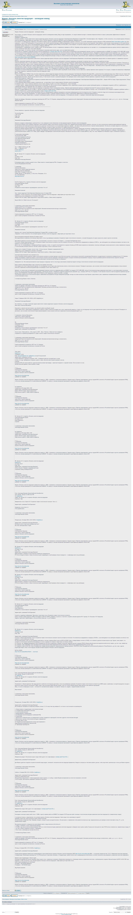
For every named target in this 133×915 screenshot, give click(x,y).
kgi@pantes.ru (32, 355)
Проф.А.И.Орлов (10, 19)
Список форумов (5, 16)
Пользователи (128, 10)
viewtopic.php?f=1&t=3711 (50, 90)
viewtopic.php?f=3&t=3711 (56, 51)
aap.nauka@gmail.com (23, 355)
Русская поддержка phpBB (66, 914)
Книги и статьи (24, 16)
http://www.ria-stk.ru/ (19, 176)
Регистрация (9, 10)
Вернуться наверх (5, 890)
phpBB (61, 913)
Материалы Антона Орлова (15, 16)
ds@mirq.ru (21, 149)
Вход (4, 10)
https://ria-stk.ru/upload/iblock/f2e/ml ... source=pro (26, 651)
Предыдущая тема (119, 24)
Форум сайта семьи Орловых (66, 4)
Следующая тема (127, 24)
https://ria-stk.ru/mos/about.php (22, 375)
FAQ (118, 10)
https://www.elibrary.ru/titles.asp (119, 41)
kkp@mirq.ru (18, 353)
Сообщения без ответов (6, 14)
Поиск (122, 10)
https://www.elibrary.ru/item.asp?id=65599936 (25, 57)
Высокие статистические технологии (66, 3)
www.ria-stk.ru (18, 151)
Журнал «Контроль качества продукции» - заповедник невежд (26, 18)
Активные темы (15, 14)
